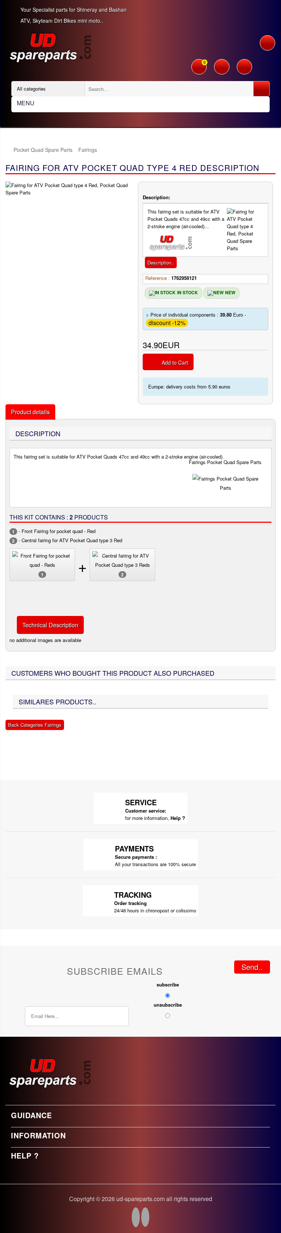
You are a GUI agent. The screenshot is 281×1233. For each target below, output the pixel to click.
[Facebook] (136, 1218)
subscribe (168, 984)
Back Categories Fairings (34, 724)
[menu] (267, 43)
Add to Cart (175, 362)
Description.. (160, 262)
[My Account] (221, 67)
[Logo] (50, 46)
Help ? (178, 817)
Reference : (157, 277)
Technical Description (50, 625)
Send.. (252, 967)
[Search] (261, 88)
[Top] (9, 149)
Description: (156, 197)
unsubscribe (168, 1004)
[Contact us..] (244, 67)
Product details (30, 412)
